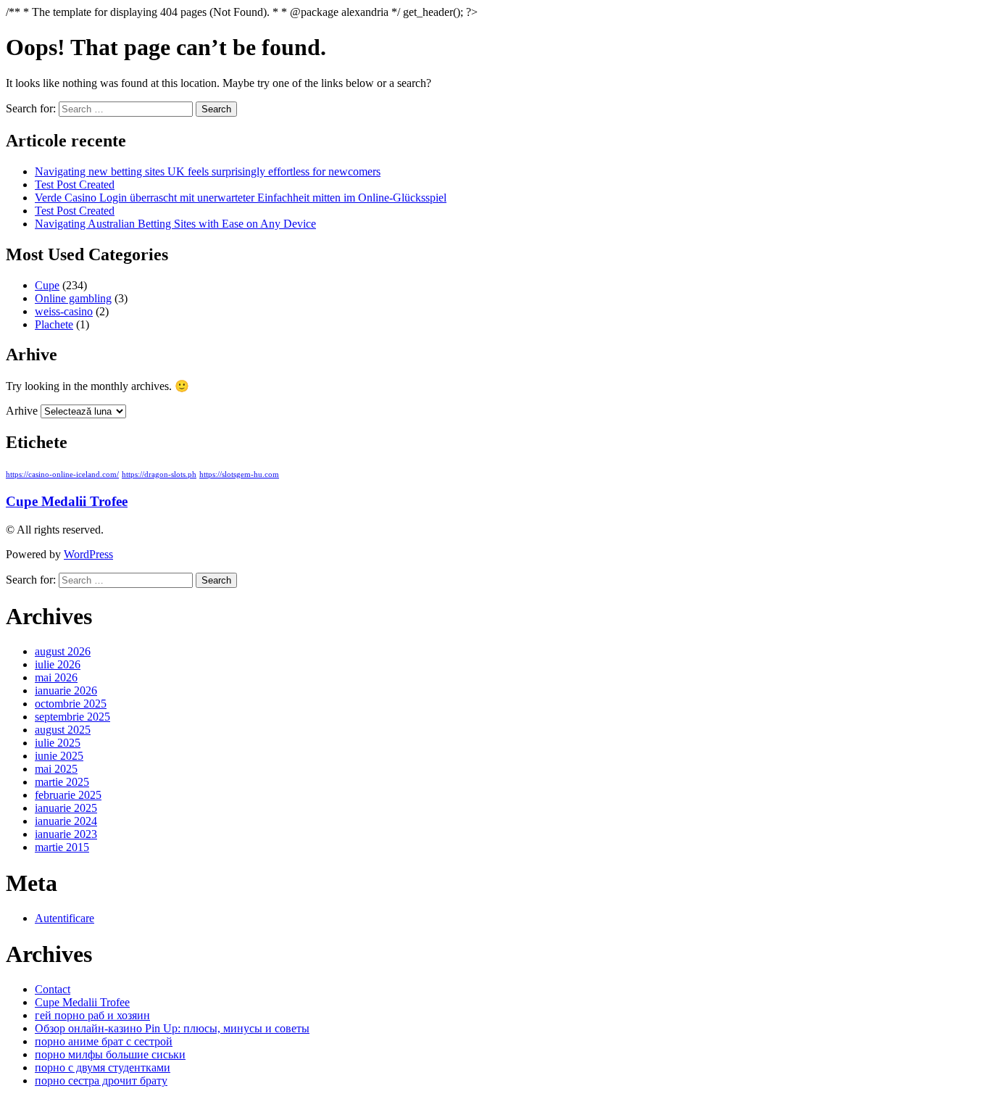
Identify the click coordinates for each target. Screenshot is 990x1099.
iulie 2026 (57, 664)
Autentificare (64, 918)
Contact (52, 989)
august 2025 (63, 729)
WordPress (88, 554)
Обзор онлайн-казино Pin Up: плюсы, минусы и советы (172, 1028)
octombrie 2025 (71, 703)
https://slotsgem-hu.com (239, 474)
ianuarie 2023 (66, 834)
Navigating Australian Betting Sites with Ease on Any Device (175, 223)
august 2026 (63, 651)
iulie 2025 (57, 743)
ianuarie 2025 (66, 808)
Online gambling (73, 298)
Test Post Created (75, 184)
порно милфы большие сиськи (110, 1054)
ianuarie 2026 (66, 690)
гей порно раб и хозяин (92, 1015)
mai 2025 (56, 769)
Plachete (54, 324)
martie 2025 (62, 782)
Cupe (47, 285)
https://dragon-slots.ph (159, 474)
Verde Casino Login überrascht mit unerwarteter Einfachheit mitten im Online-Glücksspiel (240, 197)
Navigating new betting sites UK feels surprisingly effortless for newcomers (207, 171)
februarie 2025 (68, 795)
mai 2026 (56, 677)
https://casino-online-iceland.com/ (62, 474)
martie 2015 (62, 847)
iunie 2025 (59, 756)
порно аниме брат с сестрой (103, 1041)
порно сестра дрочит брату (101, 1080)
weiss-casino (64, 311)
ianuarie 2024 (66, 821)
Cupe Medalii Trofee (67, 501)
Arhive (22, 411)
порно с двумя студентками (102, 1067)
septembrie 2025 (72, 716)
